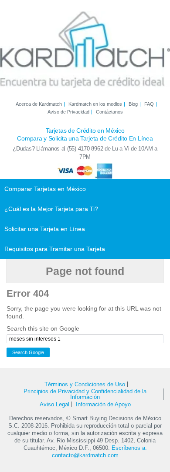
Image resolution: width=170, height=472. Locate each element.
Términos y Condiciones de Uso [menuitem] (84, 384)
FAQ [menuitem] (149, 104)
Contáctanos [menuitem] (109, 112)
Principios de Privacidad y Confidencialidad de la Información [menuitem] (85, 394)
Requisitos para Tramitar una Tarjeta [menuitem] (54, 248)
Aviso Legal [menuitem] (54, 404)
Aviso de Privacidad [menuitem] (68, 112)
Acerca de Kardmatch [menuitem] (39, 104)
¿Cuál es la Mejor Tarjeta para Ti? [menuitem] (51, 208)
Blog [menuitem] (133, 104)
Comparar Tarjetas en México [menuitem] (45, 188)
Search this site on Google (43, 328)
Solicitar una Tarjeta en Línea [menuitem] (44, 228)
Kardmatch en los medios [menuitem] (95, 104)
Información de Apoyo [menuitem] (103, 404)
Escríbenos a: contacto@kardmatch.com (99, 452)
